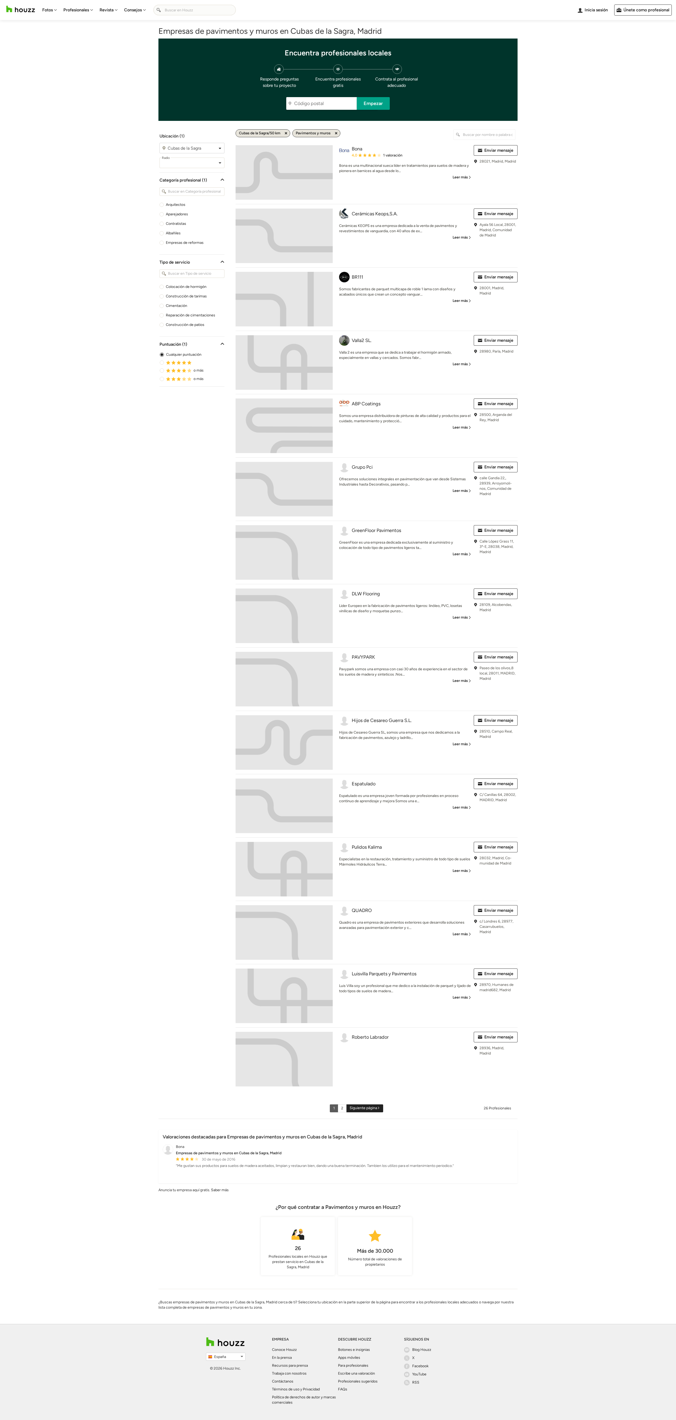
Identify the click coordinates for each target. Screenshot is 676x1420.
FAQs (342, 1389)
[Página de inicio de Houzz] (20, 9)
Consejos (133, 9)
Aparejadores (177, 214)
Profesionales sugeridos (358, 1381)
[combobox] (191, 148)
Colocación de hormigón (186, 286)
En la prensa (282, 1357)
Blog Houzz (421, 1349)
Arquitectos (175, 204)
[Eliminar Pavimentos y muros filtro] (336, 133)
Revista (107, 9)
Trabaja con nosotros (289, 1373)
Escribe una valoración (356, 1373)
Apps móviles (349, 1357)
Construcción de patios (185, 324)
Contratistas (176, 223)
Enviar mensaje (498, 150)
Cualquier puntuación (183, 354)
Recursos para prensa (290, 1365)
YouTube (419, 1374)
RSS (415, 1382)
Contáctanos (282, 1381)
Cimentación (176, 305)
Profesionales (76, 9)
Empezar (373, 103)
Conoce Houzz (284, 1349)
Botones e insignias (354, 1349)
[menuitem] (49, 10)
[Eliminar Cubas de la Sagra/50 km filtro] (286, 133)
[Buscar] (158, 10)
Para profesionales (353, 1365)
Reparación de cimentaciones (190, 315)
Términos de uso (285, 1389)
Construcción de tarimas (186, 296)
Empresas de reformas (185, 242)
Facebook (420, 1366)
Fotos (47, 9)
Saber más (220, 1190)
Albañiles (173, 233)
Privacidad (311, 1389)
